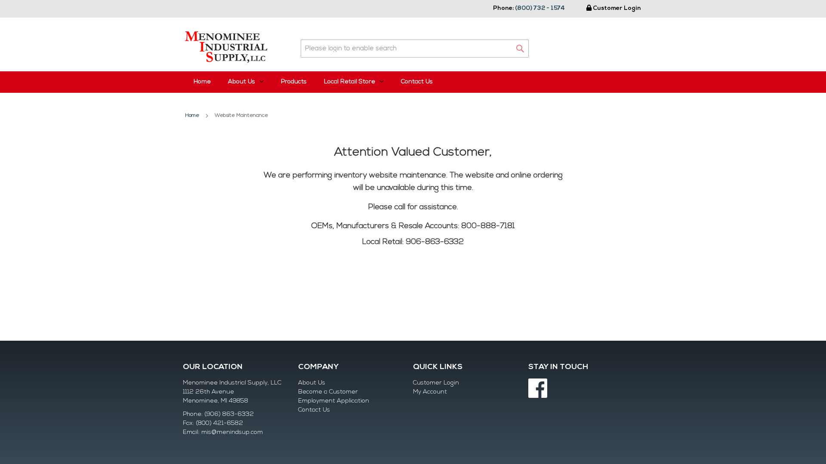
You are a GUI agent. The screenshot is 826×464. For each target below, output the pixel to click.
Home (202, 82)
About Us (311, 383)
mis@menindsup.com (232, 432)
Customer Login (617, 8)
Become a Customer (328, 392)
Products (294, 82)
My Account (430, 392)
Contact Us (417, 82)
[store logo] (226, 47)
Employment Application (333, 401)
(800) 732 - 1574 (540, 8)
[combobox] (415, 49)
